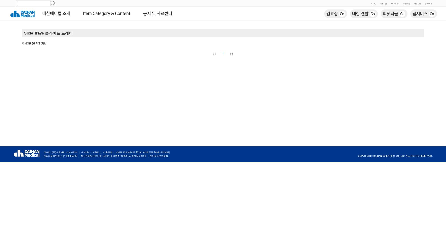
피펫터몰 (393, 14)
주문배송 (406, 3)
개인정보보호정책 (159, 155)
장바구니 (428, 3)
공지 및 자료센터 (157, 13)
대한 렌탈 (363, 14)
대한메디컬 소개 (56, 13)
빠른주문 (417, 3)
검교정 (335, 14)
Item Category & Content (106, 13)
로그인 (373, 3)
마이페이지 (395, 3)
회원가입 (383, 3)
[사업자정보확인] (137, 155)
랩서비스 (423, 14)
